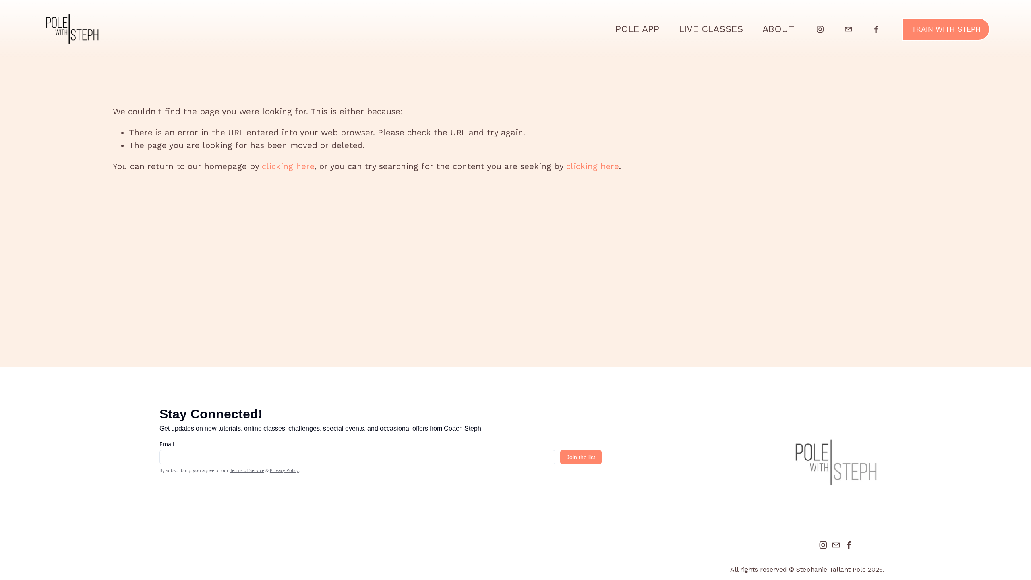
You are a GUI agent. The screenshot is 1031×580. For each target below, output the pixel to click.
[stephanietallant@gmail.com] (848, 29)
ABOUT (778, 29)
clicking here (288, 166)
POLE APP (637, 29)
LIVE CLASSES (711, 29)
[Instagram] (820, 29)
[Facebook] (876, 29)
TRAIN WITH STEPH (946, 29)
